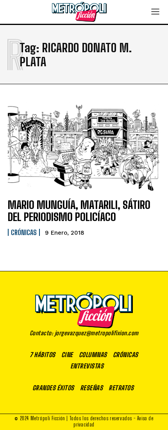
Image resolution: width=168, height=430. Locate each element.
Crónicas (24, 232)
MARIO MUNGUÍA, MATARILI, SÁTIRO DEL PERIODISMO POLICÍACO (79, 210)
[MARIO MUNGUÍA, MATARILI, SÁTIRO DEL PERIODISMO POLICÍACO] (84, 145)
